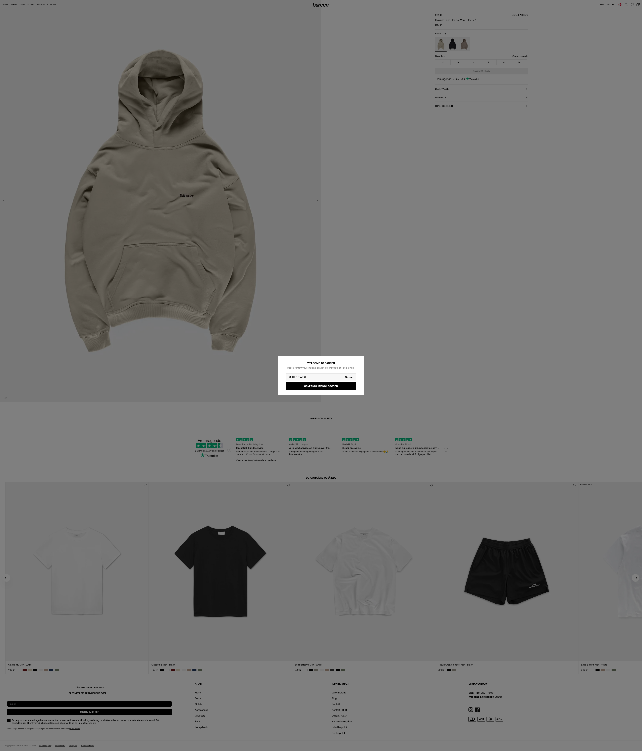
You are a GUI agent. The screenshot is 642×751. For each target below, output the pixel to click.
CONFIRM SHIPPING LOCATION (321, 386)
